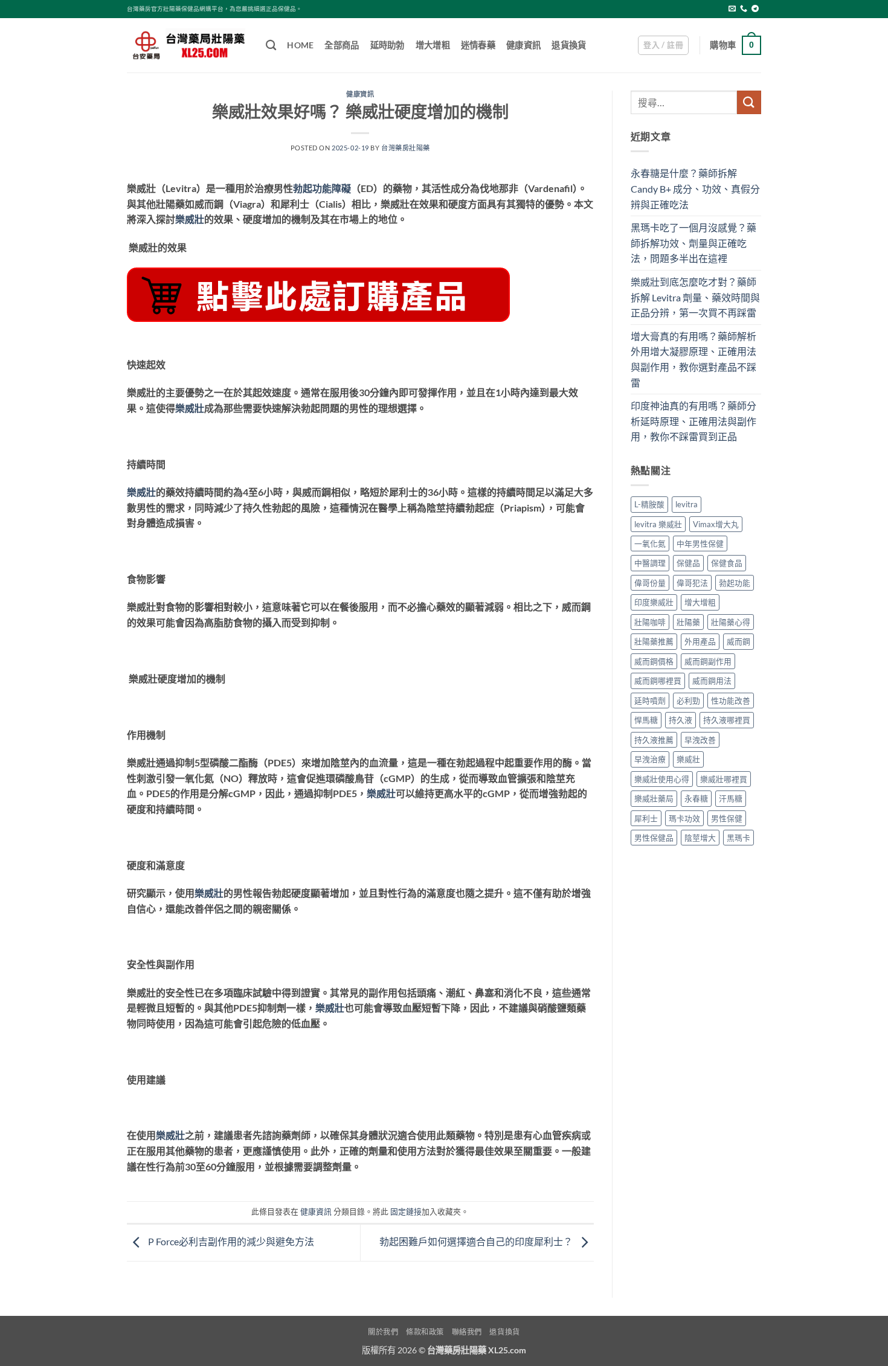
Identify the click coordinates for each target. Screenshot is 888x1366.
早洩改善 (700, 740)
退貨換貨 (569, 45)
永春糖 (696, 798)
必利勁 (688, 700)
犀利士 (646, 818)
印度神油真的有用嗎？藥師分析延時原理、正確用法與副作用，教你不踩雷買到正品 (693, 421)
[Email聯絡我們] (732, 9)
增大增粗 (433, 45)
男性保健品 (654, 837)
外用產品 (700, 641)
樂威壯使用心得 (661, 779)
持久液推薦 (654, 740)
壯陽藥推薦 (654, 641)
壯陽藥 (688, 622)
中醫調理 (650, 563)
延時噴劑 (650, 700)
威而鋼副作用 (708, 661)
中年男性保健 (700, 543)
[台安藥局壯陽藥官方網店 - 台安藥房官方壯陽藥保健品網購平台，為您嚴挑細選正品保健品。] (187, 45)
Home (300, 45)
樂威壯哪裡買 (723, 779)
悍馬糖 (646, 720)
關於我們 (383, 1331)
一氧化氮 (650, 543)
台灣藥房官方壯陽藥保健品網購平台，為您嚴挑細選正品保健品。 (214, 8)
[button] (663, 45)
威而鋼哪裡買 (657, 680)
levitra (686, 504)
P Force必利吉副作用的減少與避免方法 (230, 1241)
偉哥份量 (650, 583)
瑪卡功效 (684, 818)
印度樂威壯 (654, 602)
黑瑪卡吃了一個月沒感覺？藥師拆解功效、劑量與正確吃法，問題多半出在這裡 (693, 243)
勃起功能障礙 (322, 188)
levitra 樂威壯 (658, 524)
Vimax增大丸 (716, 524)
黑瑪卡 (738, 837)
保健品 (688, 563)
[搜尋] (271, 45)
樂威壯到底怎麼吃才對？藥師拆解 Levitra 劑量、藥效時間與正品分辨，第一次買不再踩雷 (695, 297)
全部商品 (341, 45)
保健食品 (726, 563)
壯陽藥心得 (730, 622)
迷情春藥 (478, 45)
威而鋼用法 (712, 680)
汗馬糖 (730, 798)
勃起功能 (734, 583)
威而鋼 (738, 641)
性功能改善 (730, 700)
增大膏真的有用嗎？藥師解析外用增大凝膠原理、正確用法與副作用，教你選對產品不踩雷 (693, 359)
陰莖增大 (700, 837)
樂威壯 (189, 219)
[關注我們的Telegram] (755, 9)
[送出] (749, 102)
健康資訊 (523, 45)
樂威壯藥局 (654, 798)
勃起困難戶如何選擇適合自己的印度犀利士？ (476, 1241)
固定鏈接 (406, 1211)
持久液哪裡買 (726, 720)
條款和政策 (425, 1331)
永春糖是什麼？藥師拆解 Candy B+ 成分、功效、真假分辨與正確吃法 (695, 188)
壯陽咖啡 (650, 622)
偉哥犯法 (692, 583)
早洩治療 (650, 759)
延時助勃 (387, 45)
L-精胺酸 (649, 504)
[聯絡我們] (743, 9)
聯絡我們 (467, 1331)
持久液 (680, 720)
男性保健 (726, 818)
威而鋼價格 (654, 661)
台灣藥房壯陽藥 (405, 148)
